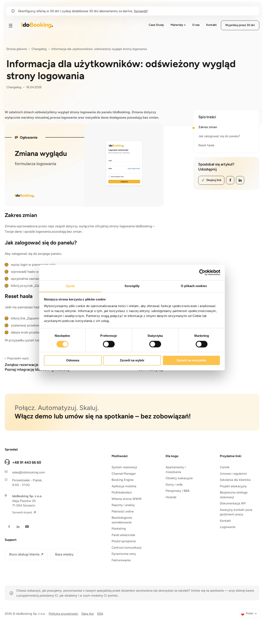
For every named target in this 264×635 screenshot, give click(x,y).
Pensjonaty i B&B (177, 491)
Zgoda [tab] (70, 286)
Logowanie (227, 527)
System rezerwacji (124, 467)
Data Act (87, 614)
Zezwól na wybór (132, 360)
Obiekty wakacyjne (179, 478)
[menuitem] (249, 614)
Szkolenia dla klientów (235, 480)
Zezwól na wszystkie (191, 360)
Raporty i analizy (123, 505)
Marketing (119, 528)
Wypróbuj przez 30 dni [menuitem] (240, 25)
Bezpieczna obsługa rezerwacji (234, 495)
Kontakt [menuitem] (211, 25)
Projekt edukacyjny (233, 486)
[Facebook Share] (230, 180)
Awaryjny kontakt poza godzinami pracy (236, 512)
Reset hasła (206, 145)
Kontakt (225, 521)
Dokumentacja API (233, 503)
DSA (100, 614)
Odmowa (72, 360)
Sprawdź (140, 11)
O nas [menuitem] (196, 25)
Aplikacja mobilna (124, 486)
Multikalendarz (122, 492)
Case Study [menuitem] (156, 25)
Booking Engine (122, 480)
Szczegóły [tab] (132, 286)
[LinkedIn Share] (240, 180)
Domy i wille (174, 484)
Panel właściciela (123, 535)
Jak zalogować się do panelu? (219, 136)
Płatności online (123, 511)
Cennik (225, 467)
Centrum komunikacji (126, 547)
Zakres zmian (207, 127)
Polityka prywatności (63, 614)
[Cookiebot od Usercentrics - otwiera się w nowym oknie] (202, 272)
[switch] (109, 344)
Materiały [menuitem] (177, 25)
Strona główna (16, 49)
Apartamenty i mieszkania (176, 469)
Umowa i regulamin (233, 473)
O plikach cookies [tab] (194, 286)
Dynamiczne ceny (124, 554)
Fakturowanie (121, 560)
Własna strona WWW (127, 499)
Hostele (171, 497)
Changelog (39, 49)
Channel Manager (124, 473)
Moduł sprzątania (124, 541)
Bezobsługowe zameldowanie (122, 520)
